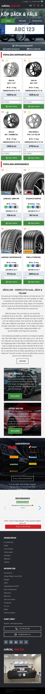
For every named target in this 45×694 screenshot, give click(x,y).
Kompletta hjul (8, 542)
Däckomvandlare (9, 613)
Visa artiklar (15, 396)
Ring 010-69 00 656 (23, 527)
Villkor (6, 583)
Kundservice (8, 573)
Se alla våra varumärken (22, 478)
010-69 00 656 (36, 1)
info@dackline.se (24, 634)
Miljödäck (7, 559)
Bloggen (6, 579)
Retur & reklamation (10, 589)
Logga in (26, 1)
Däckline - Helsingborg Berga (13, 623)
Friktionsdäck (8, 552)
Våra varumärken (9, 599)
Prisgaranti (7, 603)
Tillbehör (7, 562)
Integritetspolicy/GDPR (11, 586)
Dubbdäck (7, 555)
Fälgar (6, 545)
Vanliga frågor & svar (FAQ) (13, 576)
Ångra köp (7, 593)
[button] (39, 508)
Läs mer (22, 361)
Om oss (6, 606)
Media (6, 609)
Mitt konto (7, 596)
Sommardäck (8, 549)
